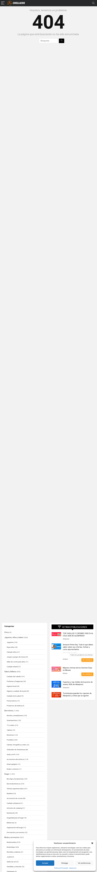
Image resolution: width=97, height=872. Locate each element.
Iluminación (11, 813)
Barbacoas (10, 823)
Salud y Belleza (10, 672)
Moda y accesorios (11, 837)
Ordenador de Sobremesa (16, 749)
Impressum (72, 868)
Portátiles (10, 740)
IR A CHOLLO (87, 660)
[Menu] (3, 3)
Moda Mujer (11, 847)
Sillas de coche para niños (16, 662)
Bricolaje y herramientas (15, 779)
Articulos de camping (14, 808)
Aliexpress (66, 639)
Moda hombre (12, 842)
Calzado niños (12, 652)
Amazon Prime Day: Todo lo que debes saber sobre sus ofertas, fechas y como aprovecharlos (78, 647)
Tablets (9, 730)
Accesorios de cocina (14, 798)
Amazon (65, 659)
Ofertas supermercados (15, 789)
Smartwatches (12, 720)
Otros (6, 632)
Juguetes (10, 642)
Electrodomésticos (13, 784)
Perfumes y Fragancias (15, 681)
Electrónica (8, 711)
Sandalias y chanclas (14, 866)
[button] (92, 843)
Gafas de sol (11, 862)
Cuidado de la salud (14, 696)
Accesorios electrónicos (15, 759)
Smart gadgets (12, 764)
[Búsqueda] (61, 41)
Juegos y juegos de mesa (16, 657)
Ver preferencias (84, 863)
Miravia (65, 673)
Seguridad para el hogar (15, 818)
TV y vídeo (10, 725)
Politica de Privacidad (61, 868)
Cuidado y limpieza (13, 803)
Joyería (9, 857)
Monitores (10, 735)
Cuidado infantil (12, 667)
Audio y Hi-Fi (11, 754)
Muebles (10, 793)
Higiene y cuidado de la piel (16, 691)
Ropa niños (11, 647)
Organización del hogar (15, 827)
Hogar (6, 774)
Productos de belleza (14, 706)
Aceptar (45, 863)
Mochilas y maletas (13, 852)
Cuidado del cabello (14, 676)
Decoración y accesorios (15, 832)
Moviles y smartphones (15, 715)
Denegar (64, 863)
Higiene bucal (11, 686)
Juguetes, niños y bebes (13, 637)
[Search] (93, 3)
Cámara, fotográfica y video (16, 745)
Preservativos (12, 701)
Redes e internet (13, 769)
